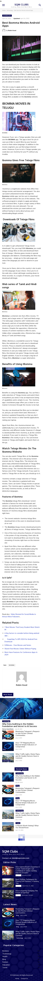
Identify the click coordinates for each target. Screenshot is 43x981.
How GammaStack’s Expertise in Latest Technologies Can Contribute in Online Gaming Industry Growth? (28, 870)
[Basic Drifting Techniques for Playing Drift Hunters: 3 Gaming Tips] (8, 883)
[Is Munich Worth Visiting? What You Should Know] (8, 826)
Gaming (18, 875)
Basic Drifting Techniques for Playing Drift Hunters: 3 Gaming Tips (27, 881)
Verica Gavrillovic (8, 729)
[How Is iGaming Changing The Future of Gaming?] (8, 894)
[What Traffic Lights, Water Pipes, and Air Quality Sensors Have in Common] (8, 757)
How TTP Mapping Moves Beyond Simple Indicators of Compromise (26, 745)
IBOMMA (11, 665)
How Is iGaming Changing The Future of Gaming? (27, 892)
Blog (4, 738)
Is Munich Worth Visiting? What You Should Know (27, 827)
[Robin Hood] (4, 30)
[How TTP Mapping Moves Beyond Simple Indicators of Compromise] (8, 746)
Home (3, 10)
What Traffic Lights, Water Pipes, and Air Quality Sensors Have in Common (28, 756)
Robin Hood (12, 30)
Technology (10, 10)
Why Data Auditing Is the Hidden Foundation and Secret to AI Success (19, 725)
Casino (18, 895)
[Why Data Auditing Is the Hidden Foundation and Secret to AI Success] (21, 708)
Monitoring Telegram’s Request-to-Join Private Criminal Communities (28, 733)
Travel (18, 823)
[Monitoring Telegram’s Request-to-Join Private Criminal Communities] (8, 735)
